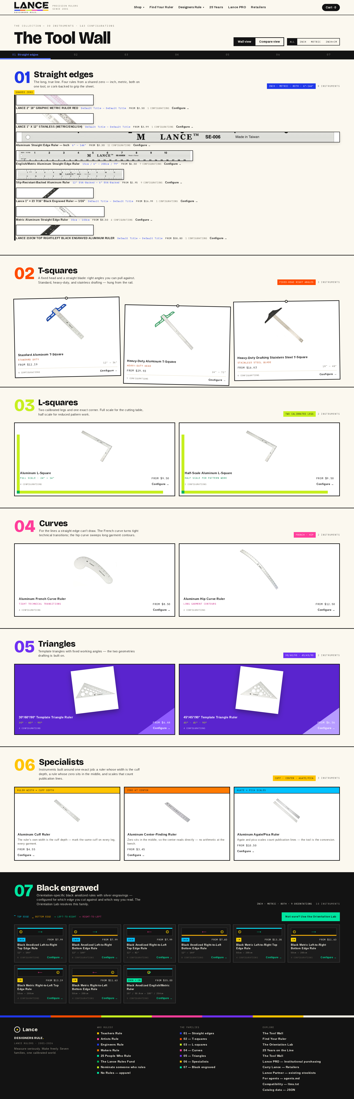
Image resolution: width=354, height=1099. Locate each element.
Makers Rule (110, 1050)
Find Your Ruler (162, 7)
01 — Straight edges (199, 1033)
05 (228, 54)
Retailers (258, 7)
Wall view (244, 41)
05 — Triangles (195, 1055)
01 (25, 54)
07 (329, 54)
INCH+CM (331, 41)
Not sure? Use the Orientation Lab (310, 916)
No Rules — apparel (116, 1072)
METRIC (316, 41)
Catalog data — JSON (279, 1089)
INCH (303, 41)
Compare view (269, 41)
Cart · (331, 7)
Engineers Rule (112, 1044)
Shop (139, 7)
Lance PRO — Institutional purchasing (292, 1061)
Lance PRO (237, 7)
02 (76, 54)
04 (177, 54)
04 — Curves (193, 1050)
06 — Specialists (196, 1061)
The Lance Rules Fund (118, 1061)
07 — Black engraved (199, 1067)
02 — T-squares (195, 1038)
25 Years (216, 7)
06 (278, 54)
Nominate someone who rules (123, 1067)
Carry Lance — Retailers (281, 1067)
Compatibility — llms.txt (281, 1084)
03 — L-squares (195, 1044)
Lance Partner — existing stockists (289, 1072)
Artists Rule (110, 1038)
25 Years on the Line (278, 1050)
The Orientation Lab (278, 1044)
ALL (292, 41)
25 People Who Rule (116, 1055)
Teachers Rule (111, 1033)
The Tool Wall (273, 1033)
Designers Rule (191, 7)
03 (126, 54)
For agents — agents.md (281, 1078)
